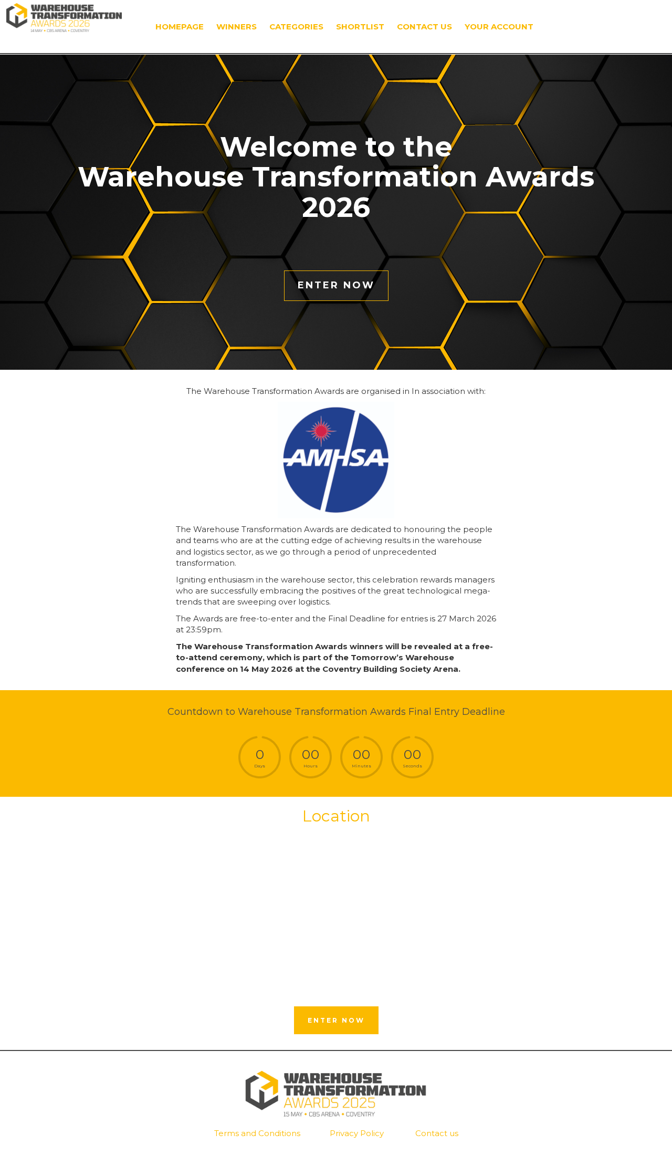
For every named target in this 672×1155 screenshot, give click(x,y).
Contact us (436, 1133)
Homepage (179, 27)
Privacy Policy (357, 1133)
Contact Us (424, 27)
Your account (499, 27)
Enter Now (336, 285)
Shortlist (360, 27)
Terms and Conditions (257, 1133)
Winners (236, 27)
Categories (296, 27)
